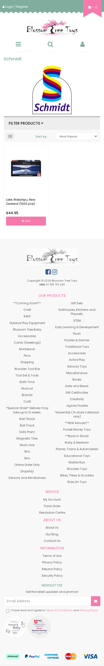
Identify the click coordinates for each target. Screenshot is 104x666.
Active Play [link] (77, 360)
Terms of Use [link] (52, 556)
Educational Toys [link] (77, 456)
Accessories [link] (27, 336)
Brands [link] (27, 395)
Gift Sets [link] (77, 303)
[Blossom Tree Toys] (52, 27)
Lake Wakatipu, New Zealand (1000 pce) (20, 202)
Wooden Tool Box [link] (27, 369)
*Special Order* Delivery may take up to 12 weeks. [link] (27, 410)
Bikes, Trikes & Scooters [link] (77, 475)
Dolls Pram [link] (27, 432)
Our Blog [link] (52, 534)
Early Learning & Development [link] (77, 327)
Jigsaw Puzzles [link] (77, 406)
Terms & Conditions (59, 610)
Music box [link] (27, 445)
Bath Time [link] (27, 382)
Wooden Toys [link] (77, 469)
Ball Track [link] (27, 425)
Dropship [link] (27, 471)
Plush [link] (77, 334)
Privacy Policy (89, 610)
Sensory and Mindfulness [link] (27, 478)
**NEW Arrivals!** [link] (77, 423)
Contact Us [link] (52, 541)
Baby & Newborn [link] (77, 442)
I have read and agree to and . (54, 610)
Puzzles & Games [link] (76, 340)
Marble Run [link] (77, 462)
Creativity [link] (77, 399)
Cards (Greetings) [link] (27, 342)
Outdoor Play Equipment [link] (27, 323)
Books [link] (77, 379)
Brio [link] (27, 451)
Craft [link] (27, 310)
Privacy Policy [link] (52, 562)
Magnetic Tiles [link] (27, 438)
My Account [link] (52, 499)
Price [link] (27, 356)
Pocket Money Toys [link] (77, 429)
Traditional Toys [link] (77, 347)
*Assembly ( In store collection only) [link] (77, 414)
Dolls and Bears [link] (77, 386)
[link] (48, 272)
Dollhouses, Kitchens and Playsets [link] (77, 312)
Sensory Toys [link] (77, 366)
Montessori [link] (27, 349)
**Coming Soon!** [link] (27, 303)
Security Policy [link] (52, 576)
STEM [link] (77, 321)
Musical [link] (27, 388)
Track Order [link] (52, 506)
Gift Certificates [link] (77, 392)
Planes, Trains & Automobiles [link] (77, 449)
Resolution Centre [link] (52, 512)
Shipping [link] (27, 362)
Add (27, 221)
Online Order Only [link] (27, 465)
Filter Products (25, 123)
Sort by (41, 137)
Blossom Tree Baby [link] (27, 329)
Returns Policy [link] (52, 569)
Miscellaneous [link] (77, 373)
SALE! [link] (27, 316)
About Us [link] (52, 527)
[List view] (10, 136)
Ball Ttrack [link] (27, 419)
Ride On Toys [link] (77, 482)
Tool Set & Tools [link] (27, 375)
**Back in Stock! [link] (77, 436)
